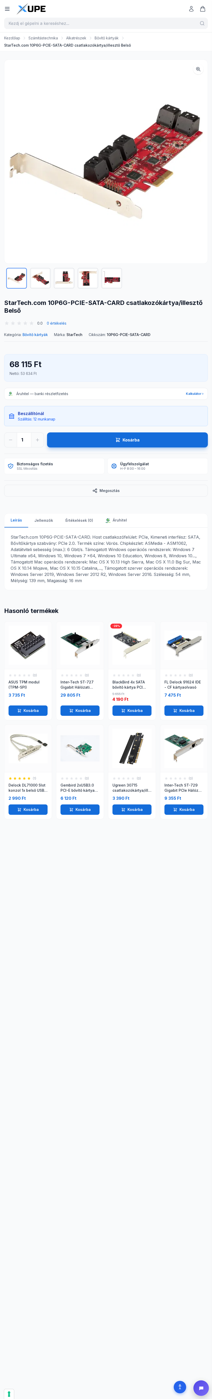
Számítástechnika (43, 38)
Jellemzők (43, 520)
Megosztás (110, 490)
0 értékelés (56, 323)
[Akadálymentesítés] (180, 1387)
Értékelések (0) (79, 520)
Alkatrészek (76, 38)
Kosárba (31, 710)
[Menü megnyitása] (7, 9)
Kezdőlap (12, 38)
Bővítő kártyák (107, 38)
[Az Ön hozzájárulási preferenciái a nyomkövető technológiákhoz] (9, 1394)
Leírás (16, 520)
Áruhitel (119, 520)
